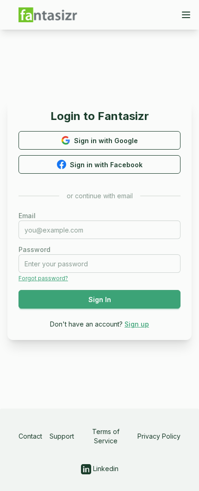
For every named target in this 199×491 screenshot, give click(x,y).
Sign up (136, 324)
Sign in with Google (106, 141)
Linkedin (104, 468)
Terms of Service (105, 436)
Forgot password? (43, 278)
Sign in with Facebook (106, 165)
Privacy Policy (158, 436)
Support (62, 436)
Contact (30, 436)
